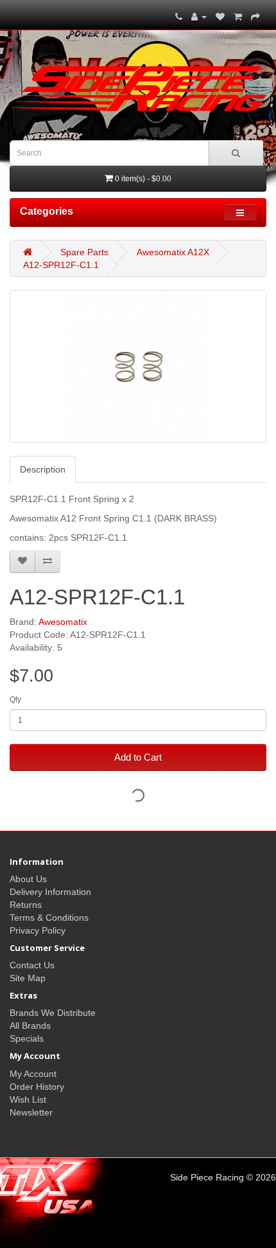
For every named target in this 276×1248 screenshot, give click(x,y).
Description (42, 469)
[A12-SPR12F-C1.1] (138, 366)
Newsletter (31, 1112)
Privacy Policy (37, 930)
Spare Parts (84, 252)
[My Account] (199, 17)
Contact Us (32, 965)
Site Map (28, 978)
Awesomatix (63, 622)
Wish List (28, 1099)
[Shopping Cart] (238, 17)
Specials (27, 1038)
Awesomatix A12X (173, 252)
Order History (37, 1086)
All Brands (30, 1025)
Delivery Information (50, 892)
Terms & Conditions (49, 917)
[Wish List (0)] (220, 17)
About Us (28, 879)
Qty (15, 699)
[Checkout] (255, 17)
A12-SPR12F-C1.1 (61, 265)
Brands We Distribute (53, 1013)
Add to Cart (138, 757)
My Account (33, 1074)
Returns (26, 905)
